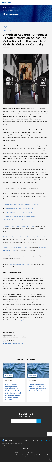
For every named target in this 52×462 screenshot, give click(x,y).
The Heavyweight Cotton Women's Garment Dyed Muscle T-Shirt (25, 237)
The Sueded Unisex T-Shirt (12, 256)
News (13, 7)
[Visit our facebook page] (44, 440)
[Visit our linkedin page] (46, 440)
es (37, 440)
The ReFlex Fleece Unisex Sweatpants (17, 220)
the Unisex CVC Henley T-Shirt (18, 264)
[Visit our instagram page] (49, 440)
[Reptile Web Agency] (50, 460)
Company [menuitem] (28, 440)
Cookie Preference (40, 454)
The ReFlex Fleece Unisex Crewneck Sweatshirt (20, 216)
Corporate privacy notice (18, 454)
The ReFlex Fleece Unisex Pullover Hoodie (18, 208)
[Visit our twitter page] (41, 440)
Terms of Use (7, 454)
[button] (49, 2)
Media (8, 7)
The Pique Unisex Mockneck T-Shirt (15, 248)
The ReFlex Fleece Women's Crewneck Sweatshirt (21, 204)
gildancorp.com (26, 320)
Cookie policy (30, 454)
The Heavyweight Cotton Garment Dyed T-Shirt (19, 226)
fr (33, 440)
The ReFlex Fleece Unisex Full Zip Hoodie (18, 212)
